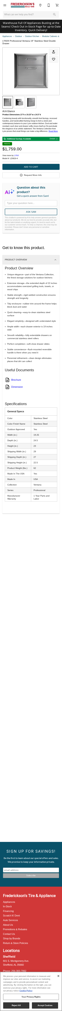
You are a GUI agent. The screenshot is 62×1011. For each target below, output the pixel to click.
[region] (31, 991)
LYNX (16, 155)
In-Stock (7, 906)
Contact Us (9, 934)
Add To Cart (31, 167)
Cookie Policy (25, 991)
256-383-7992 (18, 971)
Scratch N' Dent (11, 915)
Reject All (16, 1005)
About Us (8, 925)
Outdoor (18, 36)
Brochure (16, 380)
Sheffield (9, 956)
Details (52, 139)
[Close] (58, 976)
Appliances (7, 36)
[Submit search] (54, 14)
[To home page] (22, 5)
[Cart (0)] (57, 5)
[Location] (40, 5)
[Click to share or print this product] (53, 51)
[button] (4, 5)
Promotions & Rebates (15, 929)
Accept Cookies (45, 1005)
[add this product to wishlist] (53, 59)
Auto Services (10, 920)
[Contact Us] (48, 5)
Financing (8, 911)
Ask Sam (31, 212)
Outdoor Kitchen (32, 36)
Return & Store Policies (15, 943)
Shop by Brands (11, 938)
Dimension (17, 387)
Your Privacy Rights (31, 997)
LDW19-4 (14, 159)
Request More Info (33, 175)
